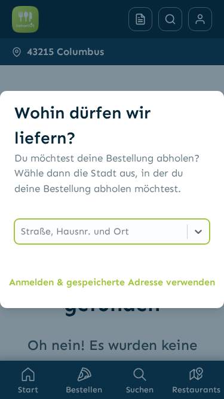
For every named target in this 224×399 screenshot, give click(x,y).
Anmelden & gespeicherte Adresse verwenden (112, 282)
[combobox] (22, 231)
